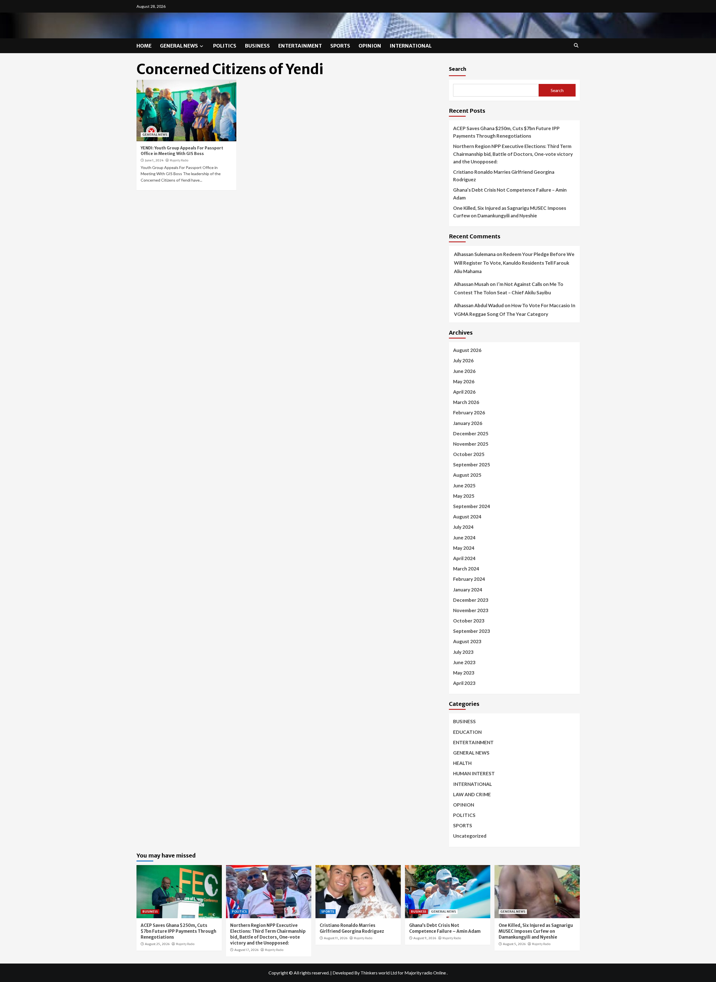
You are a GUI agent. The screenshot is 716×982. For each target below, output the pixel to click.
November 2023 (470, 610)
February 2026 (469, 412)
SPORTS (340, 46)
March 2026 (466, 402)
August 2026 (467, 350)
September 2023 (471, 631)
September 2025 (471, 464)
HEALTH (462, 763)
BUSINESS (257, 46)
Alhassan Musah (471, 284)
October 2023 (468, 621)
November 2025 (470, 444)
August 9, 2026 (424, 938)
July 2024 (463, 527)
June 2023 (464, 662)
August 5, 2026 (514, 944)
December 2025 (470, 433)
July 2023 (463, 652)
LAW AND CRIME (472, 794)
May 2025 (463, 496)
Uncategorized (469, 836)
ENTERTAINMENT (300, 46)
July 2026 (463, 360)
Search (457, 68)
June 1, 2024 (154, 160)
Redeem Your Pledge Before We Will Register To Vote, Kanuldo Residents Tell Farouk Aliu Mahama (514, 262)
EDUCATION (467, 732)
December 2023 (470, 600)
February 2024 (469, 579)
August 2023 (467, 641)
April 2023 (464, 683)
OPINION (370, 46)
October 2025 (468, 454)
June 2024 (464, 538)
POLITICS (224, 46)
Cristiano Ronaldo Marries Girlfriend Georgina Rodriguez (503, 175)
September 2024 (471, 506)
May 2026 (463, 381)
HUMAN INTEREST (474, 773)
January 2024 (467, 590)
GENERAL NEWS (179, 46)
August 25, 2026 (157, 944)
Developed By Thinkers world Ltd (365, 972)
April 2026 (464, 392)
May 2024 (463, 548)
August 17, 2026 (246, 950)
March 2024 (466, 569)
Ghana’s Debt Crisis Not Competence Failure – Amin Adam (510, 193)
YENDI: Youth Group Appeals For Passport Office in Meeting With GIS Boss (182, 150)
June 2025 (464, 485)
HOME (144, 46)
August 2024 (467, 517)
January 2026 (467, 423)
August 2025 (467, 475)
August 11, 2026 (336, 938)
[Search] (576, 45)
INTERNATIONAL (411, 46)
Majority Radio (179, 160)
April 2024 (464, 558)
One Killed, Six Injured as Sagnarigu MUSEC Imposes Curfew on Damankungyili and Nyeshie (509, 212)
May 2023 (463, 673)
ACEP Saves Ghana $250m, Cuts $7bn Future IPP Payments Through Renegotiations (506, 132)
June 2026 (464, 371)
